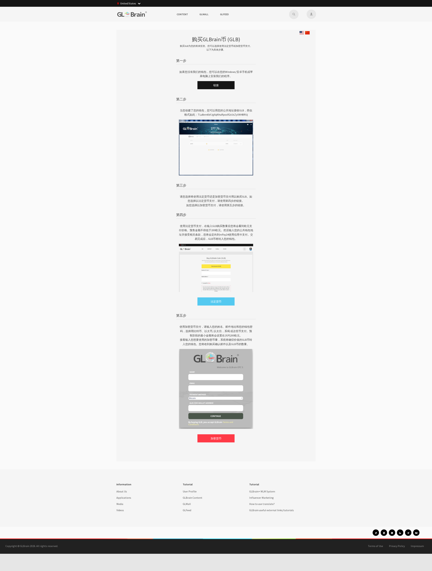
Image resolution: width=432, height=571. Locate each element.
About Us (121, 491)
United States (128, 3)
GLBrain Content (192, 497)
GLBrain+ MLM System (262, 491)
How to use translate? (262, 504)
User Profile (190, 491)
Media (119, 504)
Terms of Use (375, 546)
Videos (120, 510)
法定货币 (216, 301)
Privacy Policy (397, 546)
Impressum (417, 546)
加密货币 (216, 438)
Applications (123, 497)
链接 (216, 85)
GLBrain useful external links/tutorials (271, 510)
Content (182, 14)
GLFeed (224, 14)
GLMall (204, 14)
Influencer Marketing (261, 497)
